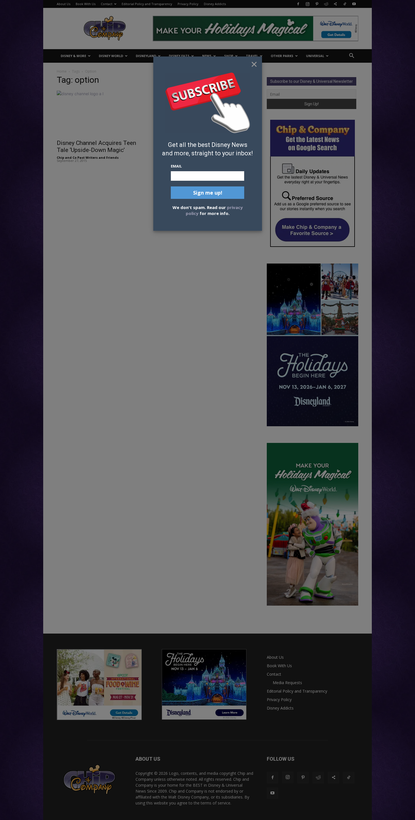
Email (176, 166)
